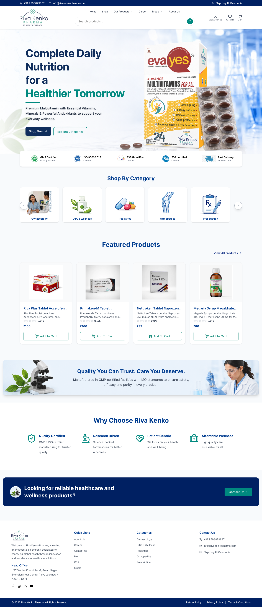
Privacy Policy (215, 602)
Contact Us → (238, 492)
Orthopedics (144, 556)
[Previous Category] (24, 205)
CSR (76, 562)
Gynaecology (144, 539)
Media (156, 11)
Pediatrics (142, 550)
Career (143, 11)
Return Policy (193, 602)
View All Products (226, 253)
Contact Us (80, 550)
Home (92, 11)
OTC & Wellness (146, 544)
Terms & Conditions (239, 602)
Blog (76, 556)
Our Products (121, 11)
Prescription (144, 562)
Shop (105, 11)
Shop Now (36, 131)
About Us (174, 11)
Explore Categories (70, 131)
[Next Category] (238, 205)
